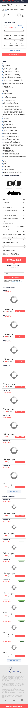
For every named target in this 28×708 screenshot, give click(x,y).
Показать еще (14, 491)
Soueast (21, 9)
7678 (6, 10)
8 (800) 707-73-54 (15, 671)
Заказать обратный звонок (14, 706)
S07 (3, 10)
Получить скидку (14, 277)
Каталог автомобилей (12, 9)
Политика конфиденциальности (10, 686)
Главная (4, 9)
